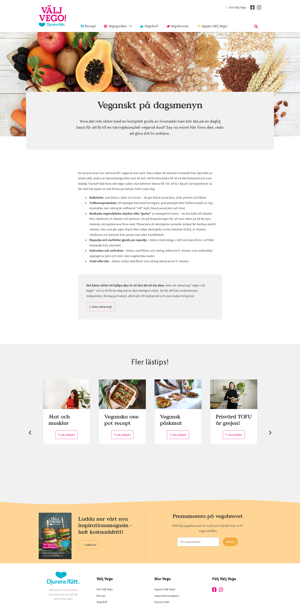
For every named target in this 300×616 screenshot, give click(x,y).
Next (270, 432)
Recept (101, 596)
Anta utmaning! (102, 307)
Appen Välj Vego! (164, 589)
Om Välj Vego (237, 7)
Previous (30, 432)
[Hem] (52, 16)
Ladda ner (90, 545)
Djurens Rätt (161, 602)
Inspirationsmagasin (166, 596)
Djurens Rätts (71, 590)
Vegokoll (102, 602)
